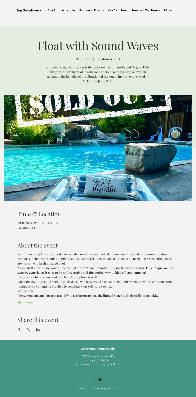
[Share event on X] (28, 329)
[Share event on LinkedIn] (38, 329)
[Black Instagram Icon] (100, 379)
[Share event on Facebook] (19, 329)
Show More (25, 302)
